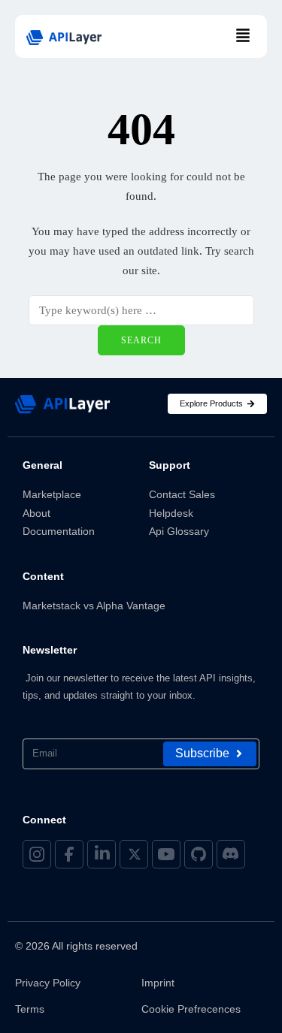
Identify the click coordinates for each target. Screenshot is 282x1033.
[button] (243, 36)
